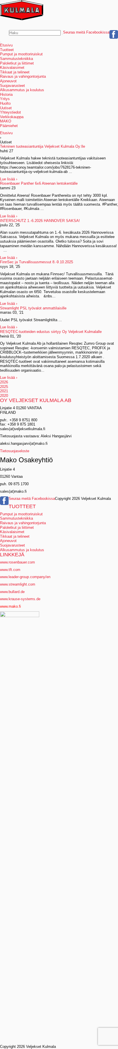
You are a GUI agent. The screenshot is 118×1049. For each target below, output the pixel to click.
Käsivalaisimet (12, 67)
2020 (4, 395)
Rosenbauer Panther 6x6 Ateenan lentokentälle (39, 183)
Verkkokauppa (11, 117)
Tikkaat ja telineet (15, 72)
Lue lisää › (8, 179)
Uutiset (6, 108)
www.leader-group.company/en (25, 577)
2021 (4, 391)
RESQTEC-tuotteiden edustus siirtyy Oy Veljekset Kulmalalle (51, 331)
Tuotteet (7, 50)
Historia (6, 94)
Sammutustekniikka (16, 58)
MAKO (5, 121)
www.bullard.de (12, 592)
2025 (4, 387)
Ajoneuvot (8, 81)
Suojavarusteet (12, 85)
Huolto (5, 103)
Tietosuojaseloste (14, 451)
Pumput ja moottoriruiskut (21, 54)
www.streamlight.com (17, 584)
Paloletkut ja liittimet (17, 63)
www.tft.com (10, 570)
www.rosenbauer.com (17, 562)
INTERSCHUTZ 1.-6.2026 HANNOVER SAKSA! (40, 221)
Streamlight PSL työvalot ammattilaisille (33, 308)
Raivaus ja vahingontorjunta (23, 76)
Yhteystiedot (10, 112)
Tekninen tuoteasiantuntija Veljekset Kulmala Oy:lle (42, 146)
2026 (4, 382)
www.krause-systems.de (21, 599)
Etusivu (6, 45)
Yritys (5, 99)
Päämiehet (9, 126)
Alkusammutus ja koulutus (22, 90)
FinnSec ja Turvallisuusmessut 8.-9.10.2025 (36, 262)
